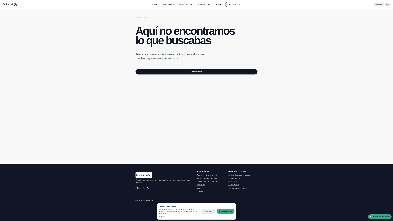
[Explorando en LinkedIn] (148, 188)
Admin (388, 4)
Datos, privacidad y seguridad (207, 178)
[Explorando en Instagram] (138, 188)
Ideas (210, 4)
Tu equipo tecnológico (186, 4)
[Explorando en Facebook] (143, 188)
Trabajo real (201, 4)
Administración (233, 185)
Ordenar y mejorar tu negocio (207, 175)
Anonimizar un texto (235, 178)
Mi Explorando (379, 4)
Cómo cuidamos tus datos (237, 188)
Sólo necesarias (208, 211)
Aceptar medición (225, 211)
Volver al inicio (196, 72)
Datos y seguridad (168, 4)
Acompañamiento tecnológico (207, 181)
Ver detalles (162, 216)
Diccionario (219, 4)
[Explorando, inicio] (10, 4)
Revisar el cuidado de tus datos (239, 175)
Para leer (199, 191)
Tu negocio (155, 4)
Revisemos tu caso (233, 4)
